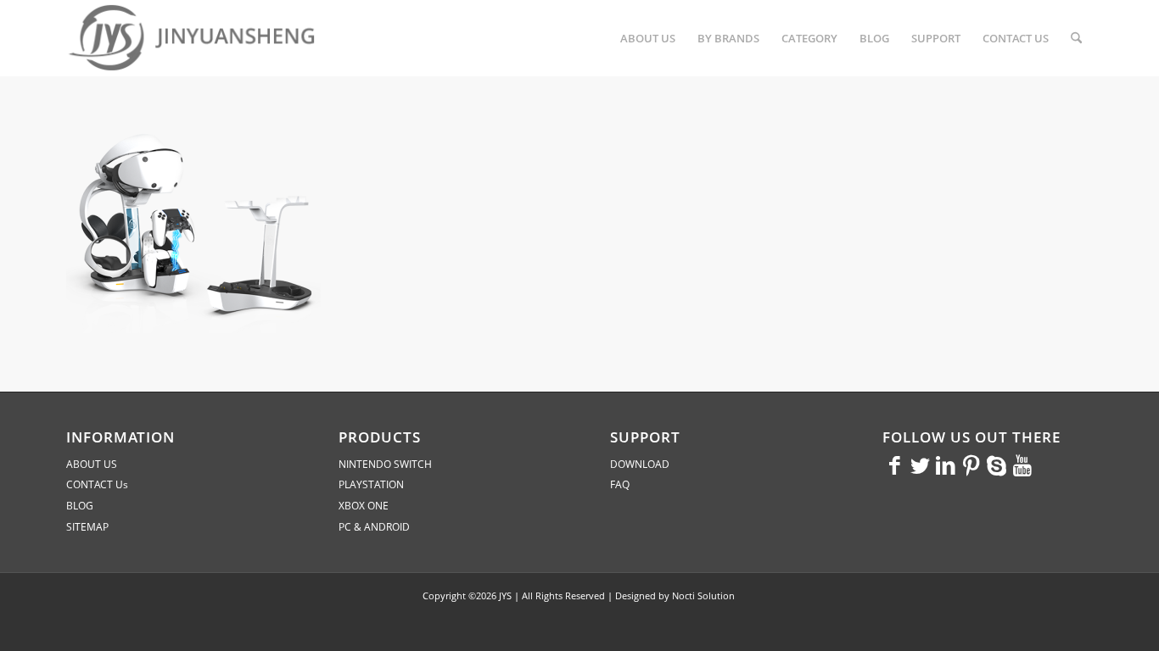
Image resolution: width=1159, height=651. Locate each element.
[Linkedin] (946, 464)
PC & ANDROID (374, 527)
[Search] (1076, 38)
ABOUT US (91, 464)
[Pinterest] (971, 464)
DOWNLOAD (639, 464)
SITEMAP (87, 527)
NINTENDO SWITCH (385, 464)
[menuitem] (647, 38)
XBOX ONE (364, 505)
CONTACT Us (97, 484)
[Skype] (997, 464)
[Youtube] (1022, 464)
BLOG (79, 505)
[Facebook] (895, 464)
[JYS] (193, 38)
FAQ (620, 484)
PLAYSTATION (371, 484)
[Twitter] (920, 464)
